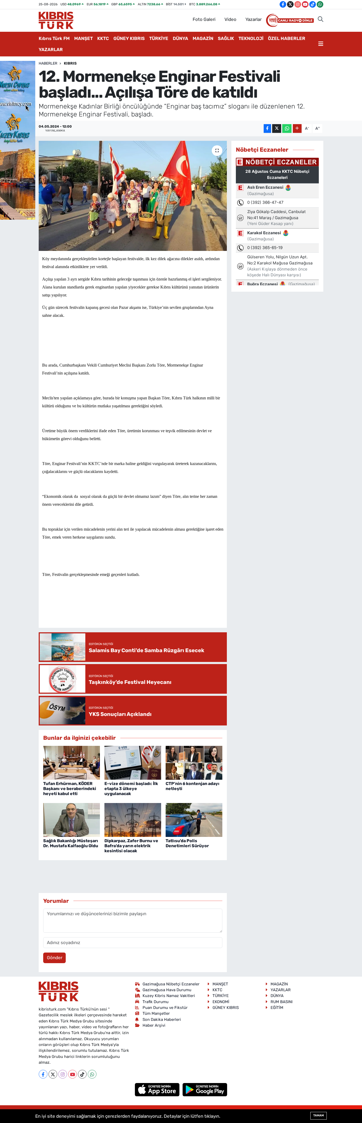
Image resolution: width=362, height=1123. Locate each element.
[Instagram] (62, 1074)
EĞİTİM (277, 1007)
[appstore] (158, 1089)
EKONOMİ (221, 1001)
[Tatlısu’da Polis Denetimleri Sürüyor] (194, 819)
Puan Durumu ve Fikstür (165, 1007)
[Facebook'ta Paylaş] (267, 128)
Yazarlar (253, 19)
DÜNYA (180, 38)
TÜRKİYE (158, 38)
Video (230, 19)
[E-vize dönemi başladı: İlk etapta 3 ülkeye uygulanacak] (132, 762)
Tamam (318, 1115)
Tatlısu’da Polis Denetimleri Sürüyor (187, 843)
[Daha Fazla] (297, 128)
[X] (52, 1074)
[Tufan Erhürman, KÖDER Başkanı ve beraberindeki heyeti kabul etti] (71, 762)
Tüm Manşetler (156, 1013)
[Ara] (320, 19)
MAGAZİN (203, 38)
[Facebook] (43, 1074)
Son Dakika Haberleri (162, 1019)
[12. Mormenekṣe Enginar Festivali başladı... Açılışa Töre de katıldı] (133, 196)
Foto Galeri (204, 19)
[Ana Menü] (320, 44)
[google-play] (205, 1089)
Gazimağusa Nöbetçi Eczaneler (171, 984)
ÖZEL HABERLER (286, 38)
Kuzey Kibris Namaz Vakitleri (169, 995)
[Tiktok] (82, 1074)
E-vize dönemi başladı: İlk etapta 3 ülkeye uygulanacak (131, 788)
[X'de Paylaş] (276, 128)
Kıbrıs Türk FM (54, 38)
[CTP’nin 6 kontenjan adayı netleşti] (194, 762)
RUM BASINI (282, 1001)
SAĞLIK (226, 38)
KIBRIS (70, 63)
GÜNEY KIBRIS (129, 38)
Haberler (48, 63)
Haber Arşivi (154, 1025)
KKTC (103, 38)
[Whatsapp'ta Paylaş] (287, 128)
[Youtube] (72, 1074)
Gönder (54, 957)
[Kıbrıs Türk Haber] (56, 20)
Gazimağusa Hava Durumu (167, 989)
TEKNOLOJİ (251, 38)
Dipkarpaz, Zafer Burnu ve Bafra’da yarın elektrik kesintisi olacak (131, 845)
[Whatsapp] (92, 1074)
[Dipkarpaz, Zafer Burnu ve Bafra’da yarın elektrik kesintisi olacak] (132, 819)
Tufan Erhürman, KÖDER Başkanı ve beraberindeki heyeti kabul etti (69, 788)
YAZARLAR (51, 49)
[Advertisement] (138, 608)
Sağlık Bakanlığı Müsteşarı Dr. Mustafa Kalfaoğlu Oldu (70, 843)
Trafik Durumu (156, 1001)
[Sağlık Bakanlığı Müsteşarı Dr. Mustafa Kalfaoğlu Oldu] (71, 819)
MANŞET (83, 38)
